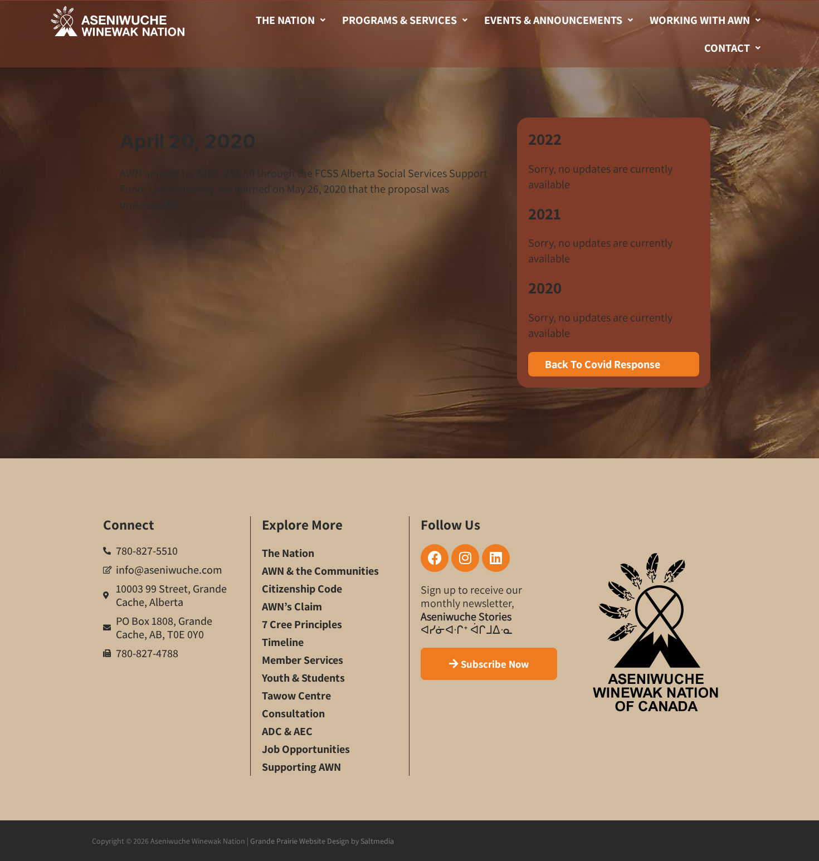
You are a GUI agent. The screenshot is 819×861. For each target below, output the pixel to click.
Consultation (293, 713)
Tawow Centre (296, 695)
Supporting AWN (301, 767)
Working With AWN (700, 20)
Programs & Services (399, 20)
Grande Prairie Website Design (299, 841)
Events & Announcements (553, 20)
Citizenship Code (302, 588)
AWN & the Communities (320, 571)
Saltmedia (377, 841)
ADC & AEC (287, 731)
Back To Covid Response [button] (602, 364)
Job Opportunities (306, 749)
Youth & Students (303, 678)
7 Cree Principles (302, 624)
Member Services (302, 660)
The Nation (285, 20)
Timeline (283, 642)
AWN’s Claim (292, 606)
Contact (727, 48)
